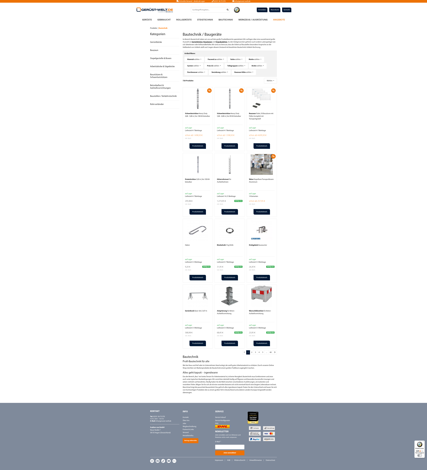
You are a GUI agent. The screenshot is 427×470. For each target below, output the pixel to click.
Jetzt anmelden (213, 258)
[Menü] (423, 442)
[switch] (419, 455)
